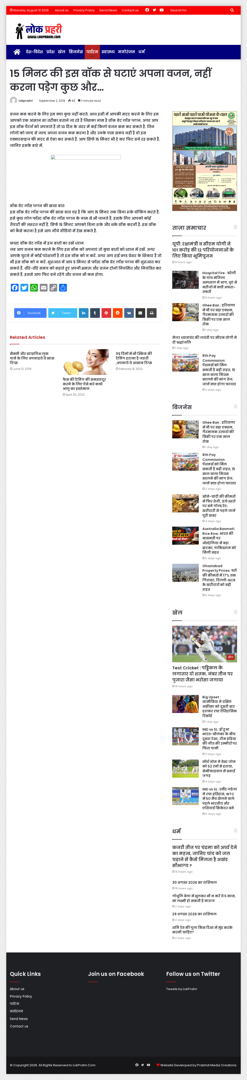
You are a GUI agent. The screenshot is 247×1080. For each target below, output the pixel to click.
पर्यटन (92, 52)
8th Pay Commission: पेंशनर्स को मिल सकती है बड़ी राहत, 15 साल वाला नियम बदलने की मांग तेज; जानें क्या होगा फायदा (219, 370)
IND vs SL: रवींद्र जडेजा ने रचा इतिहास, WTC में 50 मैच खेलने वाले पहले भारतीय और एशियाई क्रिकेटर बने (219, 798)
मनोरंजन (126, 52)
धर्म (141, 52)
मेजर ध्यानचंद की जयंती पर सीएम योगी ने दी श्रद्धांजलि (204, 340)
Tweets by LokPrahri (181, 989)
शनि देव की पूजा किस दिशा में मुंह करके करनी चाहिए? (202, 930)
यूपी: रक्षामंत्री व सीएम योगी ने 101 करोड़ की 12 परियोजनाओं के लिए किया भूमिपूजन (203, 250)
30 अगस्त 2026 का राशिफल (194, 882)
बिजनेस (76, 52)
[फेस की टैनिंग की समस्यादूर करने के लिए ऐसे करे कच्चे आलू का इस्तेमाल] (86, 362)
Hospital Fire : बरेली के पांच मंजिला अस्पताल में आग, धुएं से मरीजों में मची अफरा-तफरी (219, 282)
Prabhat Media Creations (216, 1065)
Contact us (130, 10)
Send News (108, 10)
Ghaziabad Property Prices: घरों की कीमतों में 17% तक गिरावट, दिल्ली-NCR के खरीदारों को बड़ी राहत (219, 578)
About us (62, 10)
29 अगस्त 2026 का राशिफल (194, 914)
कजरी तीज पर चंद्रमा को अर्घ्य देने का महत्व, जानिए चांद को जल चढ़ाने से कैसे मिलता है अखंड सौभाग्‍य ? (204, 856)
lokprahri (26, 101)
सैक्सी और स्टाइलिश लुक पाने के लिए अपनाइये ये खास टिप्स (32, 358)
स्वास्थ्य (108, 52)
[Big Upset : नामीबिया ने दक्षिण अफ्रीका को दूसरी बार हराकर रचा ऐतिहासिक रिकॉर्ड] (185, 704)
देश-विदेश (34, 52)
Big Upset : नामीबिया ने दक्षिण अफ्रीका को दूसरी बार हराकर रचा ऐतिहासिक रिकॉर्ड (219, 706)
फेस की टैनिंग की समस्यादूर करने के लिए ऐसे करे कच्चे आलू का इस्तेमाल (84, 384)
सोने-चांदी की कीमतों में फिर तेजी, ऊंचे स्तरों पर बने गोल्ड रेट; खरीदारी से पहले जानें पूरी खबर (218, 506)
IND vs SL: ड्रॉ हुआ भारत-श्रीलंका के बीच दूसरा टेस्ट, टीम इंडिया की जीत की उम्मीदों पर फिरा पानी (219, 739)
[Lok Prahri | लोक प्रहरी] (40, 31)
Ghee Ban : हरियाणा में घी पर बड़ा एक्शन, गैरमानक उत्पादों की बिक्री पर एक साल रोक (218, 314)
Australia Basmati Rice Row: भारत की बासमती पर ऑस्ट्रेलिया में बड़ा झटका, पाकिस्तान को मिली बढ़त (219, 540)
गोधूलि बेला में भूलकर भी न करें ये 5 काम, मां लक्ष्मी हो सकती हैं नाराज (204, 898)
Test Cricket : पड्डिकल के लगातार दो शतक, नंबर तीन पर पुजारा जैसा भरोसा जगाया (202, 674)
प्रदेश (50, 52)
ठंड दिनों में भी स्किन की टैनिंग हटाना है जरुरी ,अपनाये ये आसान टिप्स (134, 358)
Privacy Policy (84, 10)
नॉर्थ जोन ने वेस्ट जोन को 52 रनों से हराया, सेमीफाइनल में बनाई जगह (219, 768)
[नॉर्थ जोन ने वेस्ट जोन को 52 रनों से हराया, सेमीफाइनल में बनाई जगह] (185, 769)
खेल (61, 52)
